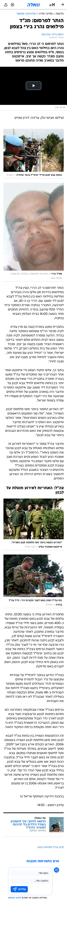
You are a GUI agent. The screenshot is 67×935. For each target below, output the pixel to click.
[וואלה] (33, 4)
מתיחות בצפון (45, 847)
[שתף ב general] (6, 5)
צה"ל (55, 847)
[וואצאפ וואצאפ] (12, 4)
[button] (52, 4)
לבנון (61, 847)
